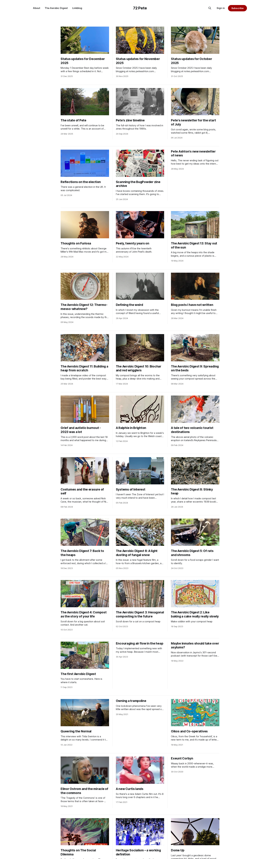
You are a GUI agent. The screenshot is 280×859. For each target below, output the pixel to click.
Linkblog (77, 8)
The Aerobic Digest (56, 8)
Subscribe (237, 8)
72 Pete (140, 8)
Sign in (221, 8)
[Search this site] (209, 8)
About (36, 8)
